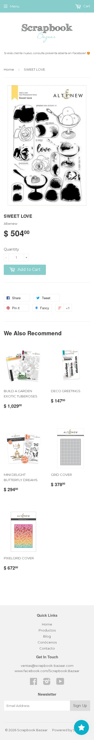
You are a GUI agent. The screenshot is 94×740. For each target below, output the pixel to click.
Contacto (47, 648)
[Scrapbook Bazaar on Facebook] (33, 683)
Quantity (11, 249)
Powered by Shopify (68, 730)
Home (9, 69)
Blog (47, 636)
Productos (47, 630)
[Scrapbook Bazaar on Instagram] (47, 683)
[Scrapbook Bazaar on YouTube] (60, 683)
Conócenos (47, 642)
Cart (86, 6)
